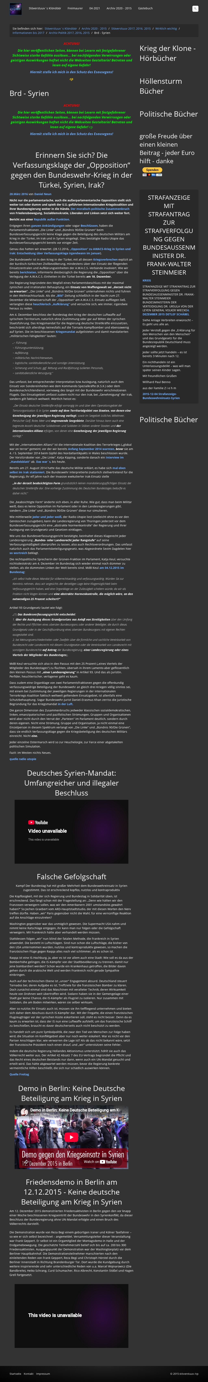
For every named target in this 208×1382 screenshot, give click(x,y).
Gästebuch (145, 8)
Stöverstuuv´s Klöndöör (45, 8)
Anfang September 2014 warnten (91, 449)
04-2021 (94, 8)
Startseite (15, 1374)
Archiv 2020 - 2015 (119, 8)
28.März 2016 (19, 194)
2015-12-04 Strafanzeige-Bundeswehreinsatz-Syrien (161, 396)
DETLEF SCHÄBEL (177, 314)
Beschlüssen (89, 226)
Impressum (43, 1374)
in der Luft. (65, 704)
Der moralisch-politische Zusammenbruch (100, 209)
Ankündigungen (53, 226)
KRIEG (147, 280)
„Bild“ (60, 295)
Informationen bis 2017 (28, 33)
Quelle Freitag (19, 1074)
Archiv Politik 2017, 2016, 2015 (69, 33)
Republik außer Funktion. (52, 219)
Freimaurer (75, 8)
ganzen (36, 226)
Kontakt (29, 1374)
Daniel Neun (42, 194)
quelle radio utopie (23, 759)
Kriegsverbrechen (105, 259)
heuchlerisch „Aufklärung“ (51, 304)
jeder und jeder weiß (47, 517)
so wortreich (18, 553)
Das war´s (43, 462)
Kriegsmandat (65, 332)
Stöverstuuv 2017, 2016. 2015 (131, 28)
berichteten (28, 272)
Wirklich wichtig (166, 28)
